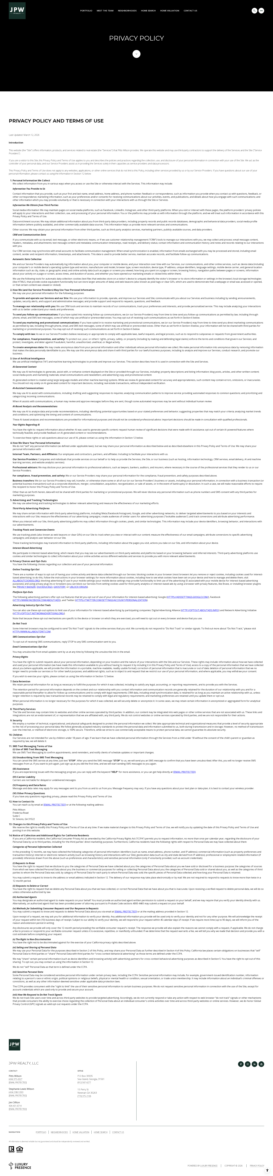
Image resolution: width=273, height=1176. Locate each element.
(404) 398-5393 (16, 1092)
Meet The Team (105, 10)
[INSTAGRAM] (248, 1064)
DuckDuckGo (44, 586)
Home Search (148, 10)
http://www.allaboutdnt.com (32, 631)
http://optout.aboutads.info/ (200, 610)
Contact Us (190, 10)
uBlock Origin (78, 586)
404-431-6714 (15, 1105)
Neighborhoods (127, 10)
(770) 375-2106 (84, 1096)
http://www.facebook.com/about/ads (36, 600)
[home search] (254, 11)
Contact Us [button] (118, 1132)
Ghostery (59, 586)
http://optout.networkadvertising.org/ (38, 613)
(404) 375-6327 (15, 1079)
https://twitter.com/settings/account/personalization (111, 600)
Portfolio (86, 10)
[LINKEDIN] (254, 1064)
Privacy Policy (257, 1165)
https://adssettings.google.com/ (187, 597)
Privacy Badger (26, 586)
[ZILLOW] (261, 1064)
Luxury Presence (209, 1165)
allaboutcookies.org (26, 580)
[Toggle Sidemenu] (261, 11)
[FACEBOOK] (241, 1064)
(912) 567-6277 (84, 1082)
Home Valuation (169, 10)
